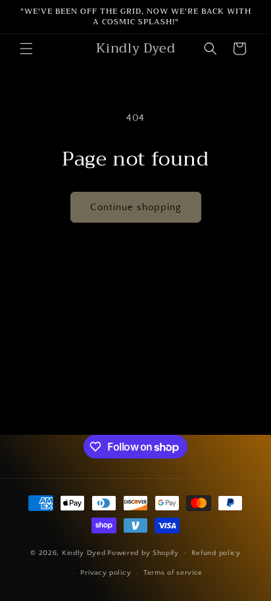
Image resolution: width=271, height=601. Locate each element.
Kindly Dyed (84, 552)
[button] (26, 48)
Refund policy (216, 553)
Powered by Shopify (143, 552)
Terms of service (173, 573)
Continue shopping (136, 207)
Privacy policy (105, 573)
